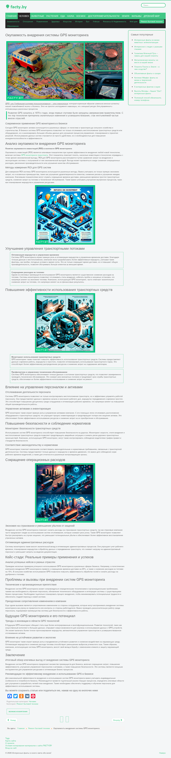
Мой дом (133, 21)
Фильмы (136, 16)
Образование (13, 25)
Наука (70, 16)
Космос (81, 16)
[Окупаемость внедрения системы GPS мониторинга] (65, 71)
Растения (52, 16)
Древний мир (152, 16)
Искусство (67, 21)
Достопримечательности (103, 16)
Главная (11, 16)
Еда (63, 16)
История (79, 21)
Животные (37, 16)
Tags (7, 738)
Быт (87, 21)
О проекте (9, 743)
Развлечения (42, 21)
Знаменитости (13, 21)
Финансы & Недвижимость (114, 21)
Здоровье (55, 21)
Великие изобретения (18, 712)
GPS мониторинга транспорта (34, 154)
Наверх (162, 752)
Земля (125, 16)
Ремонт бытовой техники (152, 21)
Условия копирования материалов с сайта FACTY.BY (28, 745)
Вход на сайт (11, 748)
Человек (24, 16)
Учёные (96, 21)
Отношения (28, 21)
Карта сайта (10, 740)
